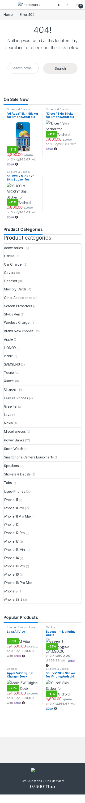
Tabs (8, 483)
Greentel (10, 406)
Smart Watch (13, 449)
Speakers (11, 466)
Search (59, 4)
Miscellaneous (15, 431)
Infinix (8, 356)
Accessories (13, 248)
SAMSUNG (12, 364)
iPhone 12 (11, 524)
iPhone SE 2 (13, 599)
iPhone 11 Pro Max (18, 516)
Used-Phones (14, 491)
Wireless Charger (17, 322)
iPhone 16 (11, 574)
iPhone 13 (11, 541)
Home (8, 15)
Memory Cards (15, 289)
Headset (10, 281)
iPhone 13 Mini (15, 550)
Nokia (8, 423)
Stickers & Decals (18, 109)
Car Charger (13, 264)
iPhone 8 (11, 591)
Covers (9, 273)
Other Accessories (18, 298)
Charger (10, 389)
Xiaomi (9, 381)
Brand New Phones (19, 331)
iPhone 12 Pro (14, 533)
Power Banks (14, 440)
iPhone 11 (11, 500)
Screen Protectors (18, 306)
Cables (9, 256)
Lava (7, 415)
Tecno (9, 373)
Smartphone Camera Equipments (29, 457)
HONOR (10, 348)
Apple (8, 339)
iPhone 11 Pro (14, 508)
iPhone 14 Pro (14, 566)
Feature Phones (16, 398)
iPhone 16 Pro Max (18, 583)
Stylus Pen (12, 314)
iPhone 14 (11, 558)
